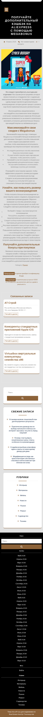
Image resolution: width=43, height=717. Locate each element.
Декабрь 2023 (21, 657)
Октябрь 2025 (21, 580)
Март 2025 (21, 605)
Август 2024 (21, 629)
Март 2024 (21, 647)
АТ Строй (10, 302)
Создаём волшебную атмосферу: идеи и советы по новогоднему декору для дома (23, 449)
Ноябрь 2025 (21, 577)
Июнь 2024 (21, 636)
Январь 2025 (21, 612)
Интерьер (23, 485)
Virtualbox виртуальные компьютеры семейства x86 (20, 356)
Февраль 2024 (21, 650)
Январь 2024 (21, 654)
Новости (23, 501)
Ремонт (23, 511)
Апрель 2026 (21, 559)
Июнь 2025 (21, 594)
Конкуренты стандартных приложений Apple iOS (20, 328)
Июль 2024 (21, 633)
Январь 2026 (21, 570)
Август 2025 (21, 587)
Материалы (23, 490)
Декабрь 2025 (21, 573)
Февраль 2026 (21, 566)
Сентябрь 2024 (21, 626)
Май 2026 (21, 556)
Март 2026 (21, 563)
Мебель (23, 495)
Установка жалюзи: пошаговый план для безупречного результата (23, 420)
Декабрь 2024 (21, 615)
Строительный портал (21, 5)
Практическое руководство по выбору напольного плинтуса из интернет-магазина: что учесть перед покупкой (23, 430)
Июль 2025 (21, 591)
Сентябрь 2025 (21, 584)
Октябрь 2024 (21, 622)
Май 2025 (21, 598)
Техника (23, 521)
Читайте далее (11, 314)
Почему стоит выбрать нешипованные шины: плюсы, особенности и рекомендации (23, 440)
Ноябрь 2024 (21, 619)
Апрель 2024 (21, 643)
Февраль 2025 (21, 608)
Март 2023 (21, 661)
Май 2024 (21, 640)
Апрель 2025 (22, 601)
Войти (21, 670)
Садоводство (23, 516)
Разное (25, 265)
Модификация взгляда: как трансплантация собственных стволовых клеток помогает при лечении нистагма (23, 459)
